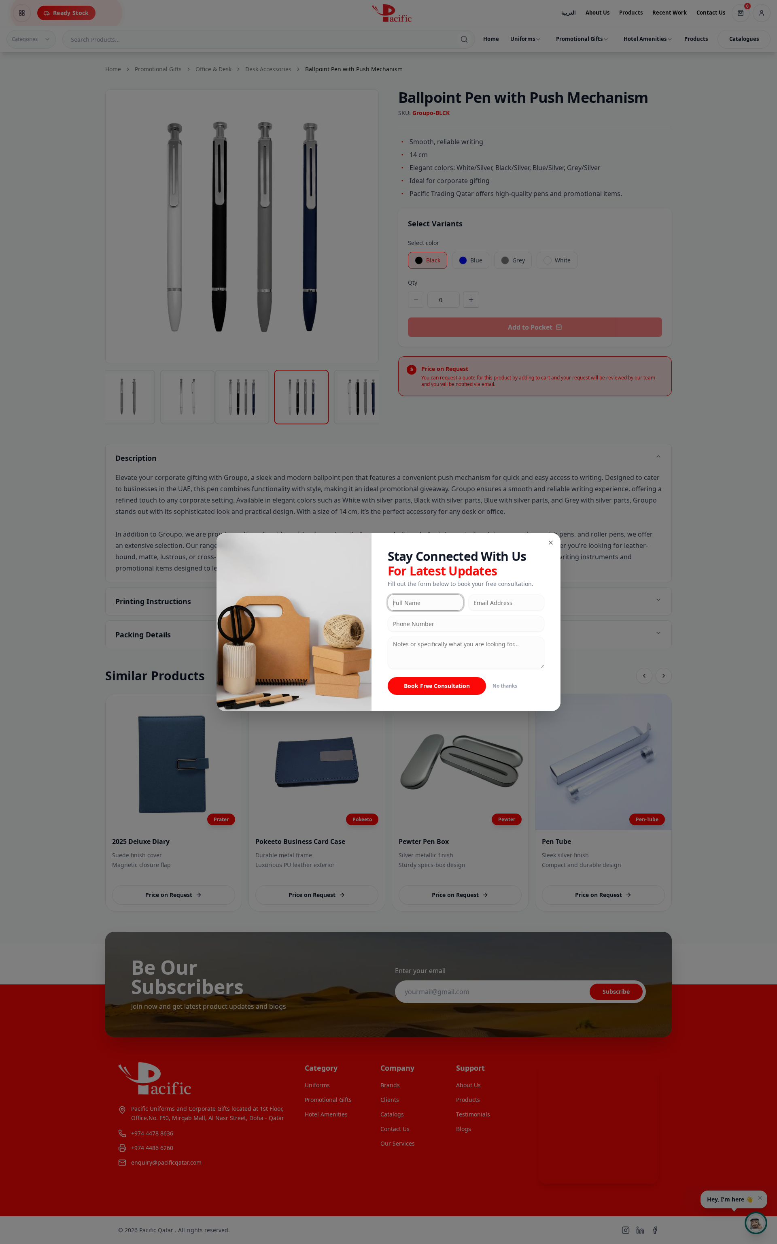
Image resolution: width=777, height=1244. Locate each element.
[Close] (551, 542)
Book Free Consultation (437, 686)
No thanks (505, 686)
